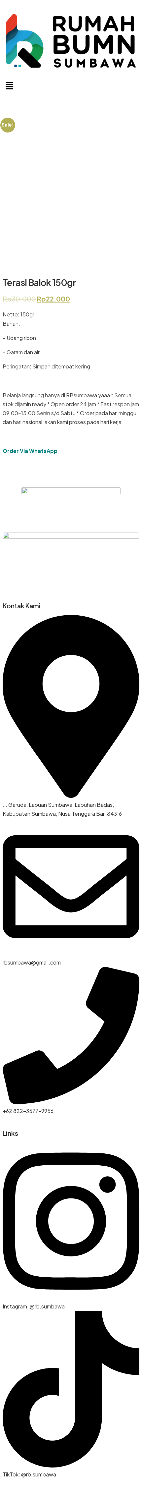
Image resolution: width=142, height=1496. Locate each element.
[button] (71, 86)
